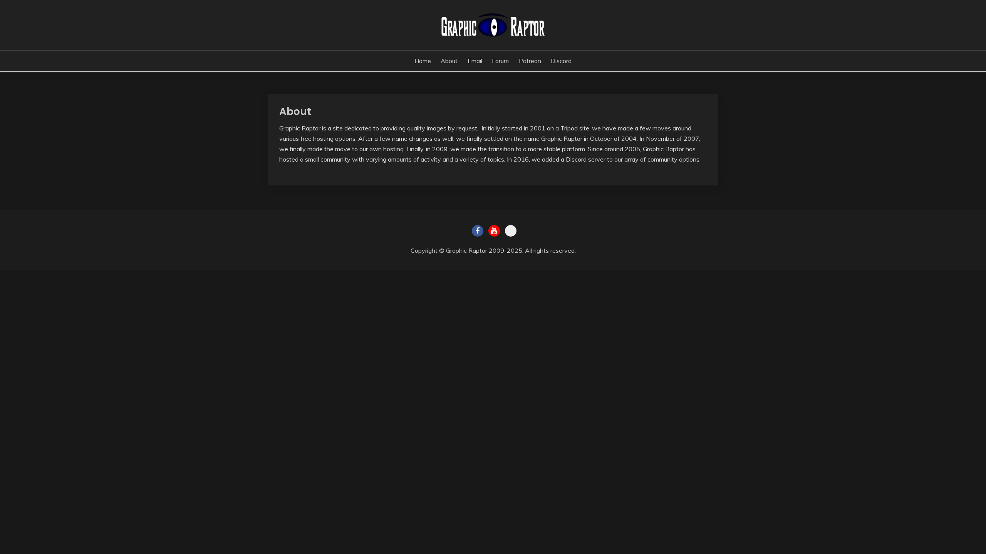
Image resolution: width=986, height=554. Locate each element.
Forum (500, 61)
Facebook (477, 231)
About (449, 61)
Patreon (530, 61)
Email (475, 61)
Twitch (510, 231)
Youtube (494, 231)
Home (422, 61)
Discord (561, 61)
